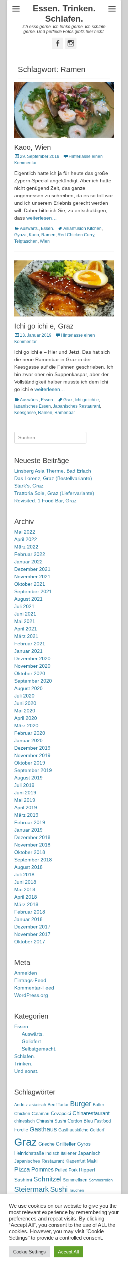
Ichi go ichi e (87, 399)
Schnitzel (47, 1179)
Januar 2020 (28, 740)
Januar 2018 (28, 919)
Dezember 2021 (32, 569)
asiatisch (37, 1104)
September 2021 (33, 591)
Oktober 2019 (29, 763)
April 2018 (25, 897)
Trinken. (23, 1063)
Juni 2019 (25, 792)
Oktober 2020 (29, 673)
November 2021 (32, 576)
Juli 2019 (24, 785)
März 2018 (26, 904)
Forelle (21, 1129)
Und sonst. (26, 1071)
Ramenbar (64, 412)
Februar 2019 (29, 822)
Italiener (68, 1153)
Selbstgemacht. (39, 1049)
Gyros (84, 1144)
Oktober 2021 (29, 584)
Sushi (59, 1189)
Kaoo (34, 234)
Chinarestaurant (91, 1113)
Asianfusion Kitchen (82, 228)
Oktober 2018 (29, 852)
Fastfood (102, 1121)
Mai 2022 (24, 532)
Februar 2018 (29, 912)
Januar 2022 (28, 561)
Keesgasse (25, 412)
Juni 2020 (25, 703)
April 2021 (25, 629)
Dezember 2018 (32, 837)
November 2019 (32, 755)
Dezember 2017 (32, 927)
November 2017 (32, 934)
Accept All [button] (68, 1252)
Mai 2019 (24, 800)
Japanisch (89, 1153)
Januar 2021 (28, 651)
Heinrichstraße (29, 1153)
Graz (68, 399)
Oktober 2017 (29, 941)
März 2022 (26, 547)
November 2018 (32, 845)
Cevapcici (61, 1113)
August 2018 (28, 867)
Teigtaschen (26, 241)
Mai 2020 (24, 710)
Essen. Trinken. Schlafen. (64, 13)
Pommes (42, 1169)
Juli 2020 (24, 696)
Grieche (46, 1144)
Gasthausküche (73, 1130)
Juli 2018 (24, 874)
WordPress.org (31, 995)
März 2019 (26, 815)
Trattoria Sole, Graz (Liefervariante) (54, 493)
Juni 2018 (25, 882)
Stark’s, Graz (28, 486)
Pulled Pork (66, 1170)
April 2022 (25, 539)
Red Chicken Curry (76, 234)
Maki (92, 1161)
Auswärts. (29, 228)
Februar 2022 (29, 554)
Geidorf (97, 1130)
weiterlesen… (41, 218)
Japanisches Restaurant (76, 406)
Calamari (40, 1113)
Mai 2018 (24, 889)
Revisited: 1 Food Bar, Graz (45, 500)
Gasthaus (43, 1129)
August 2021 (28, 599)
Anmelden (25, 973)
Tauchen (76, 1190)
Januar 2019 (28, 830)
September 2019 (33, 770)
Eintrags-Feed (30, 980)
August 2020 (28, 688)
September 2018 (33, 859)
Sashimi (23, 1179)
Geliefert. (32, 1041)
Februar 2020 (29, 733)
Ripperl (87, 1170)
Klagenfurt (75, 1161)
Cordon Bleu (80, 1121)
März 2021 (26, 636)
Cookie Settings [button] (29, 1252)
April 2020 (25, 718)
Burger (80, 1104)
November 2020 (32, 666)
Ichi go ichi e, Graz (44, 326)
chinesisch (24, 1121)
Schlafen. (24, 1056)
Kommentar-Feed (34, 988)
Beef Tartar (58, 1104)
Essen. (47, 228)
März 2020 (26, 725)
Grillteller (66, 1144)
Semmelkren (75, 1180)
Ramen (48, 234)
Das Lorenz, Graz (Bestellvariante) (53, 478)
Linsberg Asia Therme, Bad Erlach (52, 471)
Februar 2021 (29, 643)
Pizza (22, 1169)
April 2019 (25, 807)
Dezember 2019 (32, 748)
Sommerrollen (101, 1180)
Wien (45, 241)
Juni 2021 (25, 614)
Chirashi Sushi (51, 1121)
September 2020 (33, 681)
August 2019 (28, 778)
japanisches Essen (32, 406)
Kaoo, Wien (32, 147)
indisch (52, 1153)
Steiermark (31, 1189)
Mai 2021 (24, 621)
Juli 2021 (24, 606)
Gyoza (20, 234)
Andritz (21, 1104)
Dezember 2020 (32, 658)
